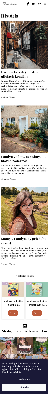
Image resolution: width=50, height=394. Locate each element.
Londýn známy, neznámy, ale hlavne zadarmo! (23, 158)
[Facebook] (28, 4)
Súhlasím (24, 387)
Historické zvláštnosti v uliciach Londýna (19, 74)
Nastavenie (24, 379)
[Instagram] (34, 4)
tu (20, 372)
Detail (13, 313)
